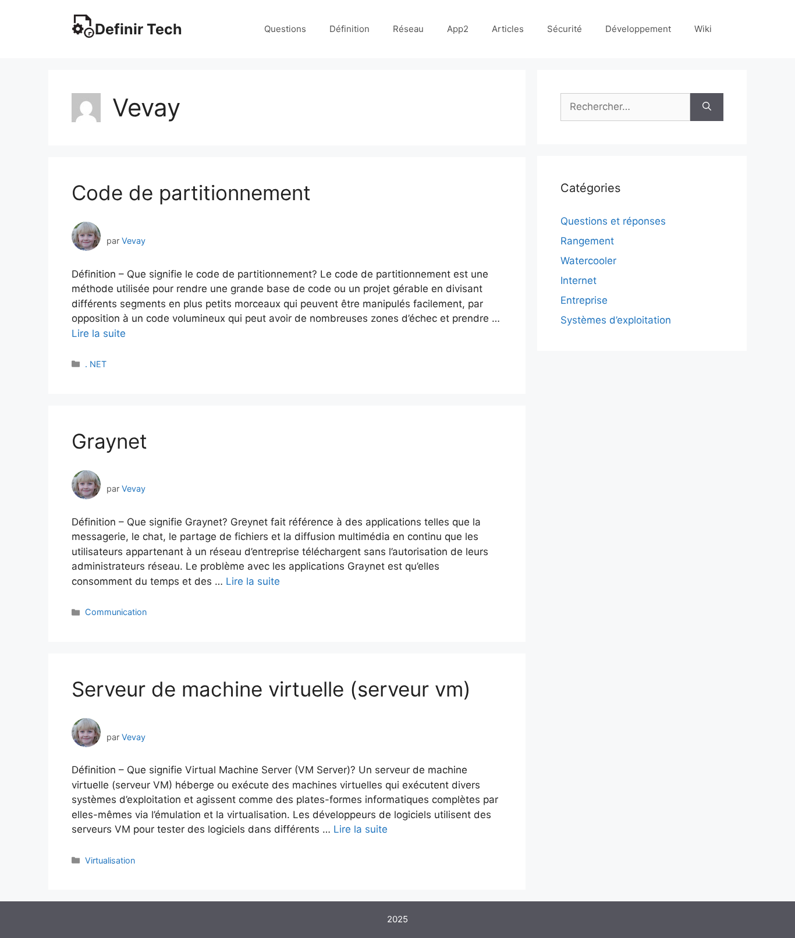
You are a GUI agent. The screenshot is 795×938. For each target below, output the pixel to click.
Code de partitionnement (191, 192)
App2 (458, 28)
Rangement (587, 241)
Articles (508, 28)
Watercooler (588, 261)
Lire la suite (99, 333)
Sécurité (564, 28)
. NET (96, 364)
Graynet (109, 441)
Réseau (408, 28)
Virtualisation (110, 860)
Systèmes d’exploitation (615, 320)
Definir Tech (138, 29)
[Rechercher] (706, 107)
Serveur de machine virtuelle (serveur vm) (271, 689)
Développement (638, 28)
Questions (285, 28)
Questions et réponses (613, 221)
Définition (349, 28)
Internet (578, 280)
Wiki (703, 28)
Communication (116, 612)
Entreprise (584, 300)
